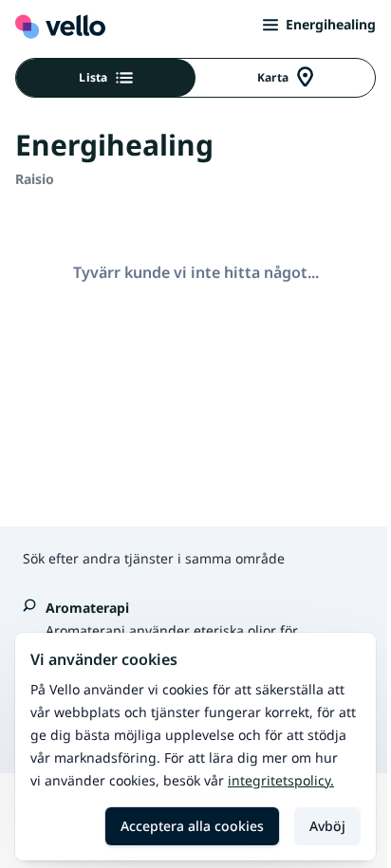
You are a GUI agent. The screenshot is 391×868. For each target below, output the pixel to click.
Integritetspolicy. (281, 780)
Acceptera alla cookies (192, 826)
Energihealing (331, 24)
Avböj (327, 826)
